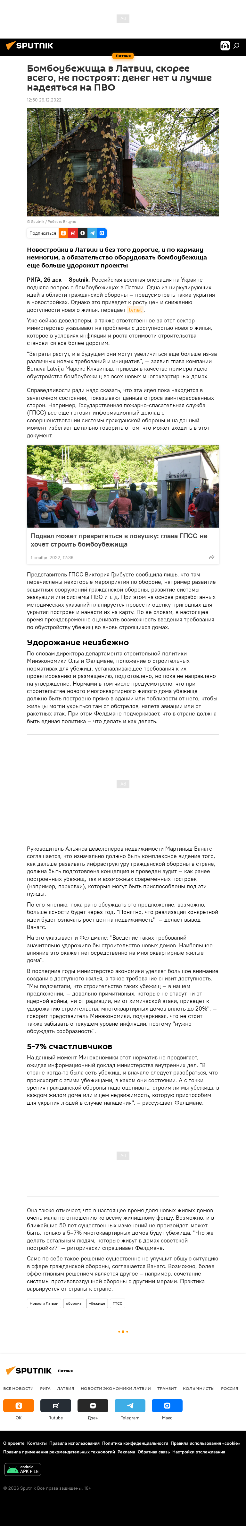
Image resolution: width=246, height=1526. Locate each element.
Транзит (166, 1388)
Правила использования (74, 1443)
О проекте (14, 1443)
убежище (97, 1303)
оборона (73, 1303)
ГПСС (117, 1303)
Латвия (65, 1388)
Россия (229, 1388)
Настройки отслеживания (198, 1452)
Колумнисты (199, 1388)
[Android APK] (23, 1470)
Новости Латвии (44, 1303)
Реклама (126, 1452)
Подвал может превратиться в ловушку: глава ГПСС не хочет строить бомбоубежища (119, 539)
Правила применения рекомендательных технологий (59, 1452)
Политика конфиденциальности (135, 1443)
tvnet (135, 309)
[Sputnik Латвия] (31, 51)
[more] (211, 556)
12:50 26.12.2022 (44, 100)
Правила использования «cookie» (205, 1443)
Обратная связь (154, 1452)
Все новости (18, 1388)
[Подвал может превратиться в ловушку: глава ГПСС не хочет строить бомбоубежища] (123, 486)
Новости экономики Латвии (116, 1388)
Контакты (37, 1443)
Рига (45, 1388)
